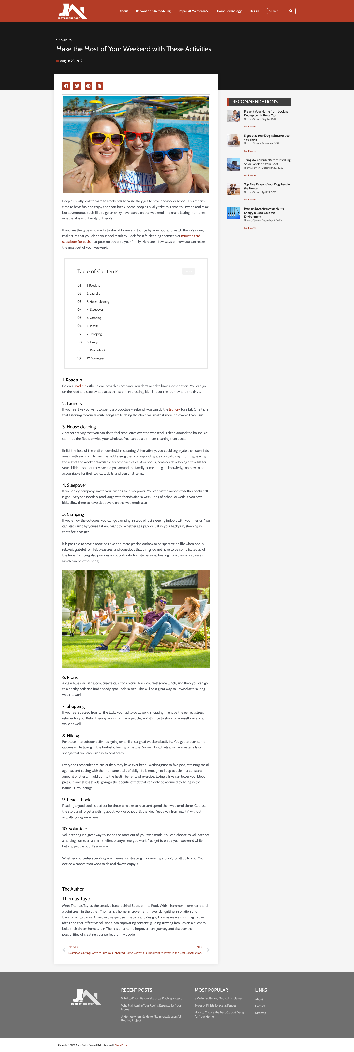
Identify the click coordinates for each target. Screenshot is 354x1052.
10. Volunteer (95, 358)
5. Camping (94, 318)
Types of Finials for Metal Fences (215, 1005)
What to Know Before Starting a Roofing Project (151, 998)
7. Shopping (94, 334)
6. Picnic (92, 326)
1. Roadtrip (93, 285)
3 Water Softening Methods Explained (219, 998)
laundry (174, 409)
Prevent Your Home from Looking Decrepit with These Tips (266, 113)
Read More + (250, 126)
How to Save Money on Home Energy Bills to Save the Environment (264, 212)
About (124, 11)
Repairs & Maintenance (194, 11)
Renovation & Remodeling (153, 11)
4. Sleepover (95, 310)
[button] (66, 86)
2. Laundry (93, 293)
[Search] (290, 11)
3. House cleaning (98, 302)
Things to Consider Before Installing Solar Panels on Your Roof (267, 162)
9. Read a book (96, 350)
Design (254, 11)
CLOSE (188, 271)
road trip (80, 386)
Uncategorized (64, 39)
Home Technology (229, 11)
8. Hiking (92, 342)
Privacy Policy (121, 1045)
